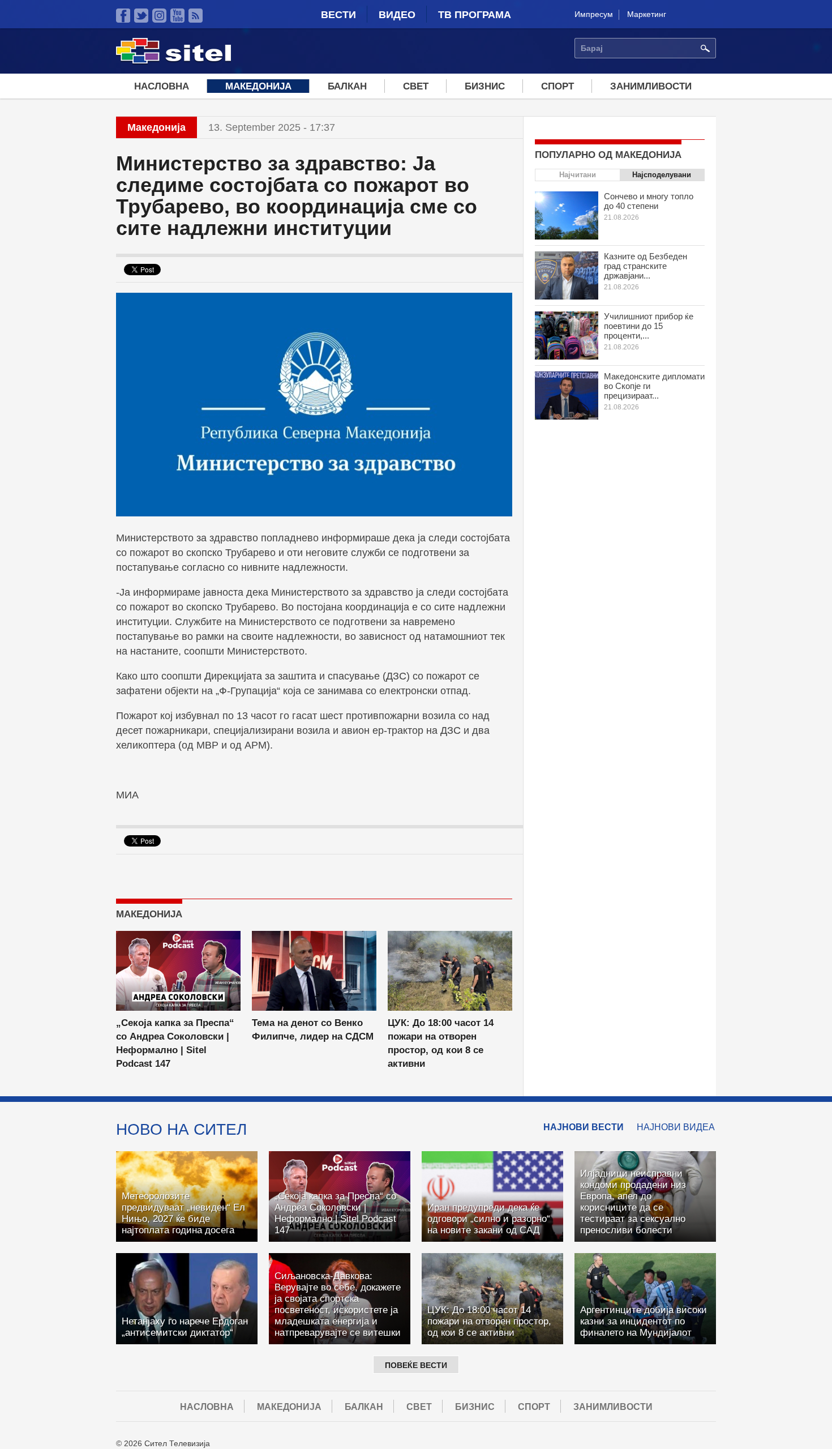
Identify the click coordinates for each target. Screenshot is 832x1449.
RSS (195, 15)
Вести (338, 14)
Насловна (161, 86)
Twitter (141, 15)
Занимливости (651, 86)
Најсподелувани (661, 174)
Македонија (258, 86)
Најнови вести (583, 1127)
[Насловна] (173, 61)
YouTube (177, 15)
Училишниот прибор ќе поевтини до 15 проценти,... (648, 325)
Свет (415, 86)
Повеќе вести (416, 1365)
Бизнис (485, 86)
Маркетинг (646, 14)
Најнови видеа (676, 1127)
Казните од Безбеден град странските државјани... (645, 265)
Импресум (593, 14)
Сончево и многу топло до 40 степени (648, 201)
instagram (159, 15)
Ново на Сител (181, 1129)
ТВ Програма (474, 14)
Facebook (123, 15)
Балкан (347, 86)
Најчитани (577, 174)
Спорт (557, 86)
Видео (397, 14)
